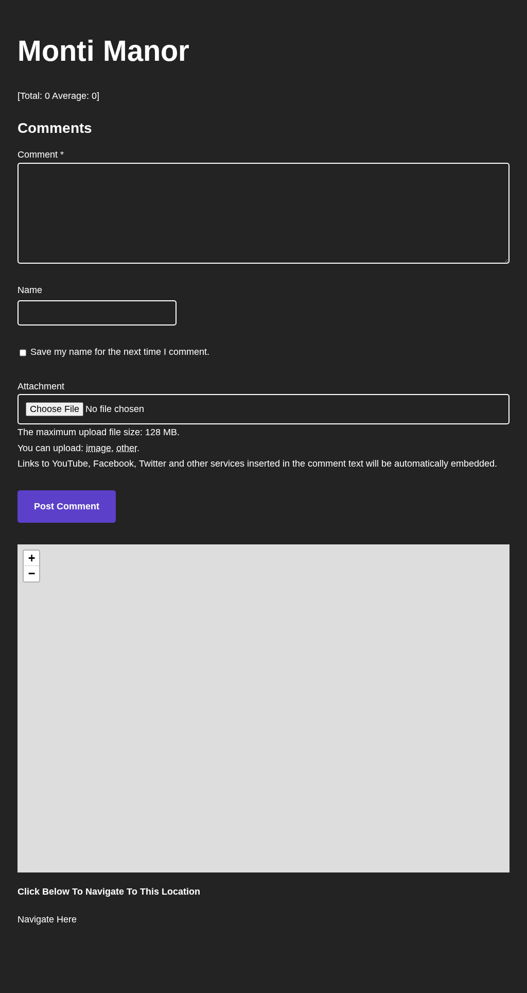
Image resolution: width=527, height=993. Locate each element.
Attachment (40, 386)
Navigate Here (47, 919)
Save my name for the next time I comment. (119, 352)
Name (29, 290)
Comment (40, 154)
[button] (31, 558)
